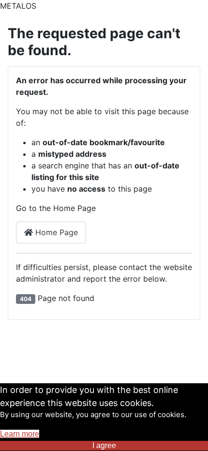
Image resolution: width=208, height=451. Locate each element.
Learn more (19, 434)
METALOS (18, 6)
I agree (104, 445)
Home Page (55, 232)
